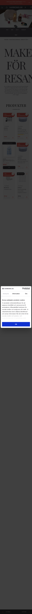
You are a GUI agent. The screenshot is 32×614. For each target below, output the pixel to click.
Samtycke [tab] (6, 293)
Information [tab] (16, 293)
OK (16, 324)
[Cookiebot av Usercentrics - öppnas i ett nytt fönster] (22, 288)
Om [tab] (26, 293)
